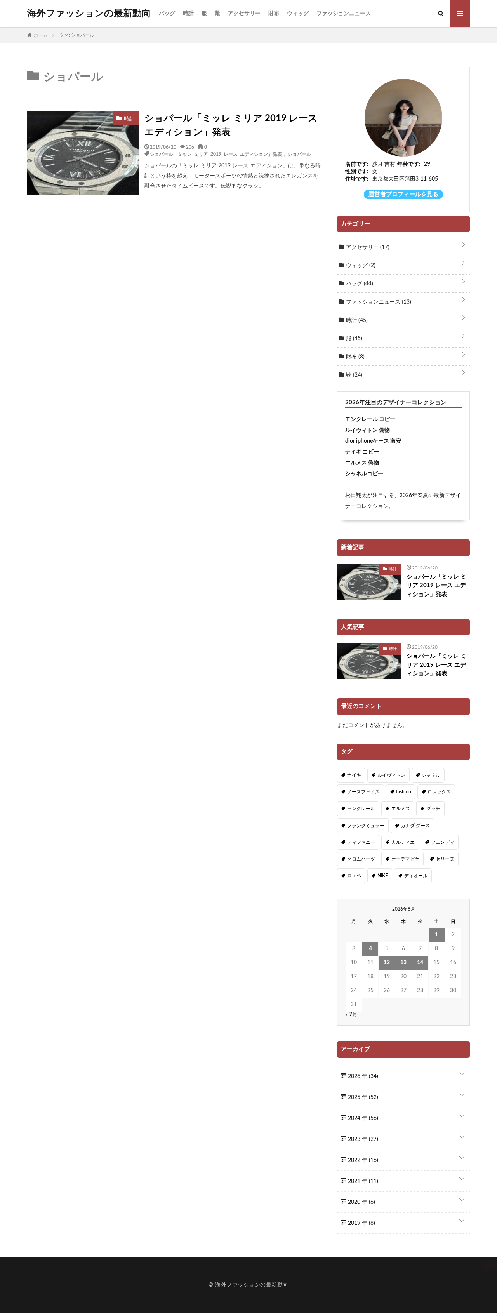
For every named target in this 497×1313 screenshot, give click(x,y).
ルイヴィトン (391, 775)
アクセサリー (244, 13)
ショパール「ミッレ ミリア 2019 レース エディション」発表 (231, 125)
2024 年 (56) (362, 1118)
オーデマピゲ (405, 859)
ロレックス (439, 792)
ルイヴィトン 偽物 (367, 430)
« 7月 (351, 1014)
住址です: (356, 179)
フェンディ (442, 842)
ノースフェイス (363, 792)
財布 (273, 13)
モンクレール (361, 808)
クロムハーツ (361, 859)
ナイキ (354, 775)
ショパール (299, 153)
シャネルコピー (364, 474)
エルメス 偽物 (362, 463)
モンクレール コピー (370, 419)
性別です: (356, 171)
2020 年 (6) (360, 1202)
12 (387, 962)
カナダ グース (415, 825)
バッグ (167, 13)
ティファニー (361, 842)
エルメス (400, 808)
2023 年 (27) (362, 1139)
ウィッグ (298, 13)
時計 (188, 13)
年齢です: (409, 164)
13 (403, 962)
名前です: (356, 164)
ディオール (415, 875)
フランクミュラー (365, 825)
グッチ (433, 808)
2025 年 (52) (362, 1097)
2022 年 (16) (362, 1160)
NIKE (382, 875)
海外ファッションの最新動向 (89, 13)
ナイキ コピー (362, 452)
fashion (403, 792)
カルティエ (403, 842)
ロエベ (354, 875)
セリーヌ (445, 859)
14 (420, 962)
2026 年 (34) (362, 1076)
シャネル (431, 775)
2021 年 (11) (362, 1181)
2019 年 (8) (360, 1223)
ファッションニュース (343, 13)
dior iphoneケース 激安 (373, 441)
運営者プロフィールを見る (403, 194)
